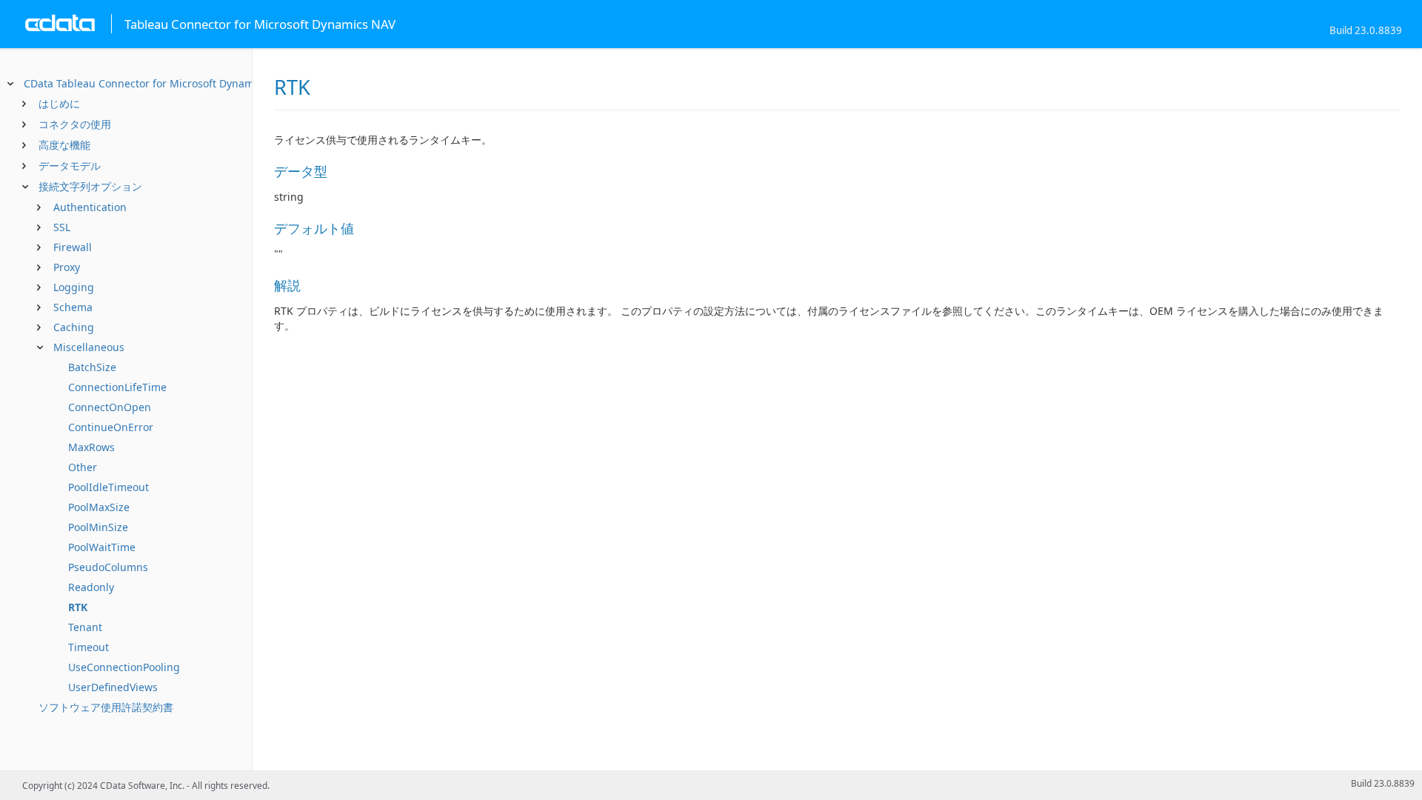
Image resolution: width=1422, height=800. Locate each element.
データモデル (70, 166)
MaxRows (91, 447)
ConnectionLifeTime (117, 387)
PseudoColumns (108, 567)
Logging (73, 287)
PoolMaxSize (99, 507)
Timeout (88, 647)
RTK (77, 607)
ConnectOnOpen (109, 407)
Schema (73, 307)
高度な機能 (64, 145)
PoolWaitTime (102, 547)
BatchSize (92, 367)
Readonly (91, 587)
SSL (61, 227)
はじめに (59, 103)
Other (82, 467)
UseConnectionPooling (124, 667)
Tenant (85, 627)
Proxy (66, 267)
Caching (73, 327)
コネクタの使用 (75, 124)
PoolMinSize (98, 527)
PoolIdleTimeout (108, 487)
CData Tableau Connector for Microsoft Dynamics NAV (157, 83)
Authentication (90, 207)
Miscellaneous (88, 347)
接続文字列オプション (90, 186)
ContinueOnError (110, 427)
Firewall (72, 247)
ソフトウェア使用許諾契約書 (106, 707)
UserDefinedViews (113, 687)
